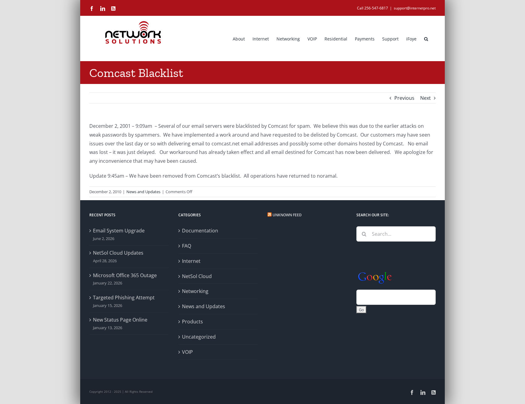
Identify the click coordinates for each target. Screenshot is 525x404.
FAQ (186, 245)
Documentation (200, 230)
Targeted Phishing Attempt (124, 297)
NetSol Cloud (197, 276)
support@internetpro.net (415, 8)
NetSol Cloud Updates (118, 252)
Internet (191, 261)
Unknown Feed (287, 215)
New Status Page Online (120, 319)
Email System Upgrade (119, 230)
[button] (426, 38)
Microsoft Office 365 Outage (125, 275)
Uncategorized (199, 336)
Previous (404, 98)
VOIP (187, 352)
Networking (195, 291)
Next (425, 98)
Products (192, 321)
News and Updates (143, 191)
